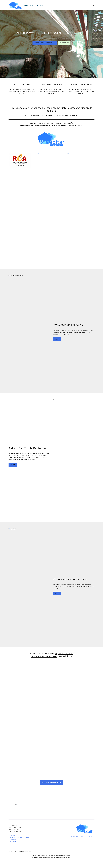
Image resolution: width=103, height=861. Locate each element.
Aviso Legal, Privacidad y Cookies (19, 838)
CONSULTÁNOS (64, 43)
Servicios (62, 5)
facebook (83, 836)
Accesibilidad (13, 840)
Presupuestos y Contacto (78, 5)
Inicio (56, 5)
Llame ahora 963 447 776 (51, 782)
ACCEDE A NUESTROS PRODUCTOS (44, 43)
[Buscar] (93, 5)
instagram (74, 836)
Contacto (12, 835)
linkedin (91, 836)
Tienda (68, 5)
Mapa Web (13, 842)
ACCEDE (57, 339)
